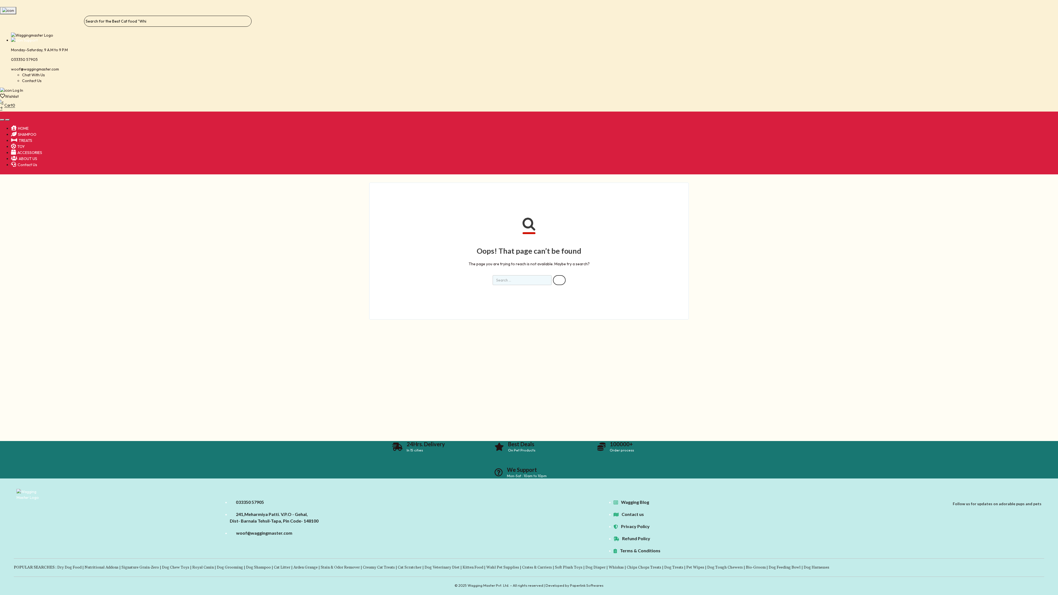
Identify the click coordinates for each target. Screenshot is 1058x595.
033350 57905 (24, 59)
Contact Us (32, 80)
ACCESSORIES (29, 152)
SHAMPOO (27, 134)
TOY (21, 146)
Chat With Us (33, 74)
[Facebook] (1030, 497)
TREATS (25, 140)
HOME (23, 128)
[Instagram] (1039, 497)
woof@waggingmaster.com (35, 69)
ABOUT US (28, 158)
